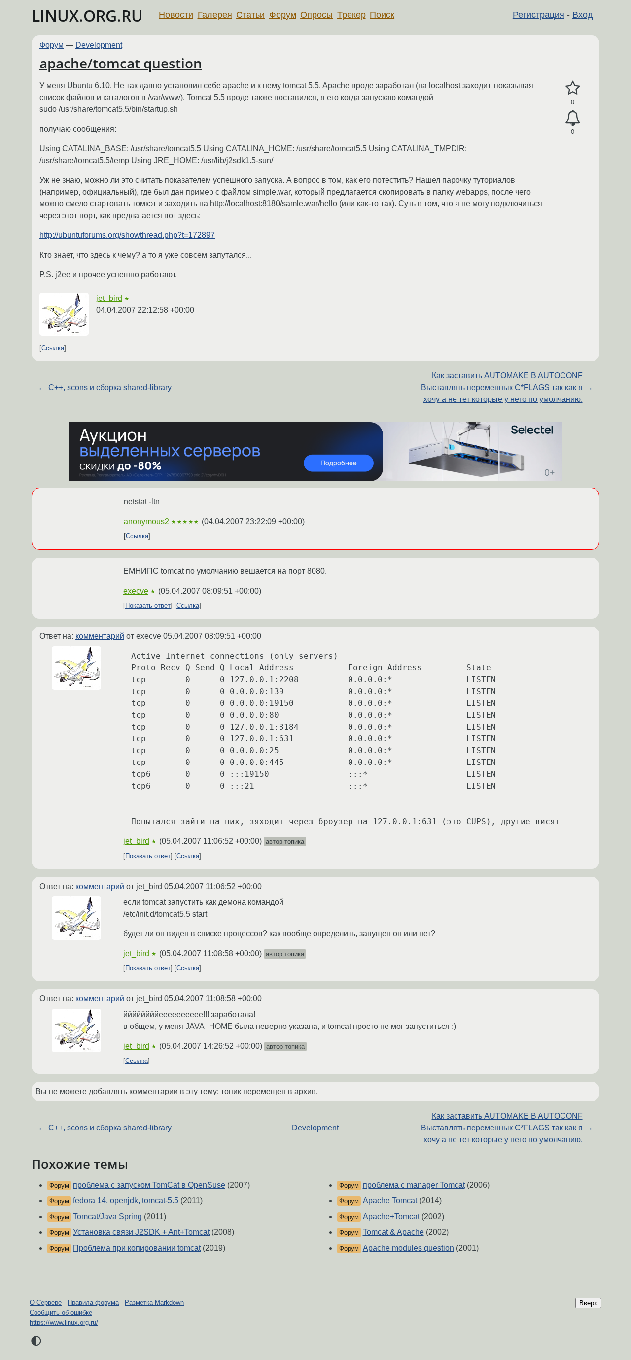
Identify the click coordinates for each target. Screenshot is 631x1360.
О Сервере (46, 1302)
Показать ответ (148, 605)
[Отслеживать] (572, 118)
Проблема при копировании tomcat (137, 1248)
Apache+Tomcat (391, 1216)
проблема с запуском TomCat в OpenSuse (149, 1185)
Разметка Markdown (154, 1302)
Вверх (588, 1303)
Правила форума (93, 1302)
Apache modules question (408, 1248)
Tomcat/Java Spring (107, 1216)
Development (98, 45)
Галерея (215, 15)
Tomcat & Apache (393, 1232)
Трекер (351, 15)
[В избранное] (572, 88)
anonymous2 (146, 521)
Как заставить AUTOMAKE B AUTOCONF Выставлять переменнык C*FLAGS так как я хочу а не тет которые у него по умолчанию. (502, 387)
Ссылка (52, 348)
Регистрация (538, 15)
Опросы (316, 15)
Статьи (250, 15)
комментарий (99, 636)
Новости (176, 15)
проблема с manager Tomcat (414, 1185)
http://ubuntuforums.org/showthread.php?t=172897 (127, 235)
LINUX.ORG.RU (87, 15)
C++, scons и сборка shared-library (110, 387)
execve (135, 591)
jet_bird (109, 298)
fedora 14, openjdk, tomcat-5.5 (125, 1200)
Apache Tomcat (390, 1200)
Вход (582, 15)
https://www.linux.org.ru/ (64, 1322)
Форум (282, 15)
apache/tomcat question (120, 63)
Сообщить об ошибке (61, 1312)
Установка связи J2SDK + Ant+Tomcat (141, 1232)
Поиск (382, 15)
